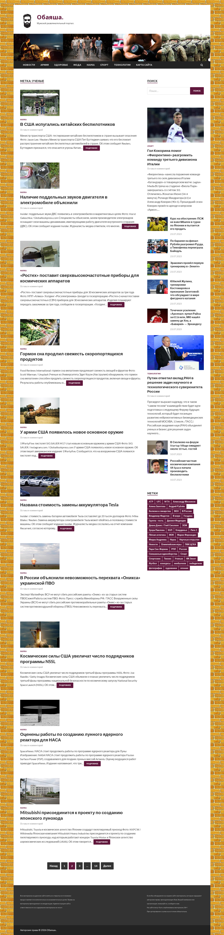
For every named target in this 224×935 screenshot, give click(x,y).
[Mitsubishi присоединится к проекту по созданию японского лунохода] (80, 792)
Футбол (153, 563)
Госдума (188, 516)
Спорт (104, 65)
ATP (151, 501)
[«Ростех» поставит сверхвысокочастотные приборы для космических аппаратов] (80, 255)
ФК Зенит (191, 558)
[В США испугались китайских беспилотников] (80, 104)
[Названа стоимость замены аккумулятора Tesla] (80, 484)
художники (171, 568)
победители (195, 563)
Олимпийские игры (171, 544)
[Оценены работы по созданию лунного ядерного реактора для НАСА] (80, 714)
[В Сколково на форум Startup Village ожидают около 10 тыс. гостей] (157, 453)
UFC (159, 501)
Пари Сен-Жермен (158, 549)
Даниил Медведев (176, 520)
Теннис (167, 558)
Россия (183, 549)
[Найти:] (175, 91)
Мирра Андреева (157, 539)
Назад (54, 865)
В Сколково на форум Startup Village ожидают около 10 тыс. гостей (185, 445)
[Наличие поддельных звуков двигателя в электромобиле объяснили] (80, 176)
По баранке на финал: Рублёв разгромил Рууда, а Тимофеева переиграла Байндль (187, 245)
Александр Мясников (184, 501)
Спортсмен (155, 558)
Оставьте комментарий (31, 129)
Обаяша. (50, 17)
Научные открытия (189, 539)
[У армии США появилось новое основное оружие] (80, 412)
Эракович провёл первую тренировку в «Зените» (187, 264)
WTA (167, 501)
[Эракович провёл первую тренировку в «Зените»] (157, 274)
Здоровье (61, 65)
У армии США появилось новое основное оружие (71, 432)
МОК (171, 535)
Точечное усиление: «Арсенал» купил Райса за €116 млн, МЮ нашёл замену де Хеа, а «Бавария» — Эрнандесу (186, 317)
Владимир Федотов (159, 516)
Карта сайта (144, 65)
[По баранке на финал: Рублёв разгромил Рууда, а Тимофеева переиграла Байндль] (157, 252)
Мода (77, 65)
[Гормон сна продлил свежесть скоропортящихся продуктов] (80, 333)
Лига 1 (194, 530)
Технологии (122, 65)
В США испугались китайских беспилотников (67, 124)
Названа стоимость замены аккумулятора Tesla (69, 504)
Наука (91, 65)
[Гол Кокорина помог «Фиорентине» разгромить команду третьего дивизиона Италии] (175, 143)
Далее (107, 865)
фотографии (155, 568)
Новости (29, 65)
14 (95, 865)
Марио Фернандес (186, 535)
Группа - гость (156, 520)
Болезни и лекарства (160, 511)
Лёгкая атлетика (157, 535)
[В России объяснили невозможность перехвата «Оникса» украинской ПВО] (80, 557)
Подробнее (91, 148)
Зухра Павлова (156, 530)
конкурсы (165, 563)
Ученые (179, 558)
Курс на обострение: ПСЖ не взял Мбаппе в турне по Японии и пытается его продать (187, 223)
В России (187, 511)
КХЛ (170, 530)
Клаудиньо (181, 530)
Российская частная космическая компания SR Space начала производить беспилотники (185, 467)
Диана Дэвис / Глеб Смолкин (164, 525)
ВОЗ (176, 511)
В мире (176, 516)
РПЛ (173, 549)
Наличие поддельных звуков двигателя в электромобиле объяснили (63, 199)
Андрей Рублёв (177, 506)
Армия (45, 65)
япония (184, 568)
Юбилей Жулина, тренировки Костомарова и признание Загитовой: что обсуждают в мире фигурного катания (184, 290)
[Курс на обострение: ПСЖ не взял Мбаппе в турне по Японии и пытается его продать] (157, 229)
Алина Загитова (157, 506)
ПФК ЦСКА (190, 544)
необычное (180, 563)
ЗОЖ (184, 525)
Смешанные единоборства (163, 554)
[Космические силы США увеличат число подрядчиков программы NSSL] (80, 635)
